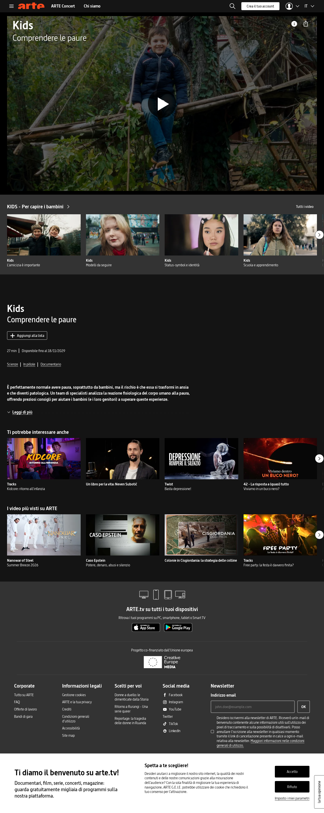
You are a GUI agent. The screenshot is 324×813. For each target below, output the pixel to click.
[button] (232, 6)
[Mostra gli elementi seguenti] (319, 234)
